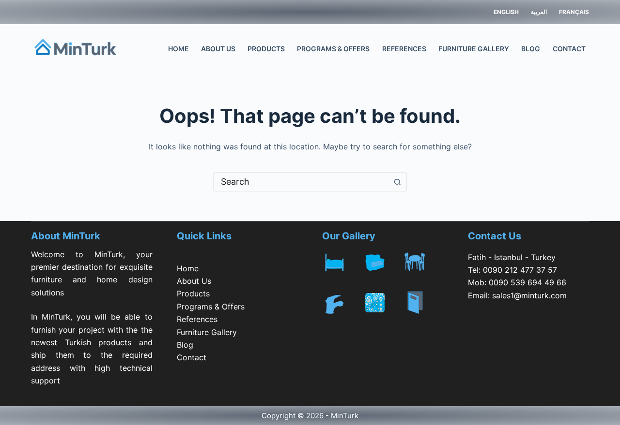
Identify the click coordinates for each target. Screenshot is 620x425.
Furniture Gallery (473, 48)
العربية (539, 11)
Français (574, 11)
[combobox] (301, 181)
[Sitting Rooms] (383, 263)
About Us (218, 48)
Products (266, 48)
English (506, 11)
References (404, 48)
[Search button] (397, 182)
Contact (569, 48)
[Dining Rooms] (423, 263)
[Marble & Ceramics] (383, 306)
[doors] (423, 312)
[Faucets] (342, 306)
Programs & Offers (333, 48)
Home (178, 48)
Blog (530, 48)
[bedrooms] (342, 263)
